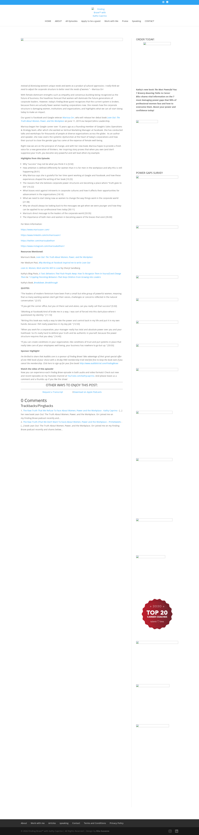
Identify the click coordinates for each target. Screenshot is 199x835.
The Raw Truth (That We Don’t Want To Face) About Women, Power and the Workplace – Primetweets (72, 421)
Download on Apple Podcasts (87, 392)
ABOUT (58, 21)
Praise (125, 21)
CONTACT (149, 21)
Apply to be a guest (91, 21)
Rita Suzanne (102, 831)
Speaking (136, 21)
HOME (48, 21)
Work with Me (111, 21)
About (24, 823)
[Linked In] (167, 3)
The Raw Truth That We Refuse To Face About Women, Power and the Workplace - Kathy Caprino (70, 410)
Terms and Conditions (95, 823)
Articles (52, 823)
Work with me (38, 823)
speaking (64, 823)
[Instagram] (163, 3)
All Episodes (72, 21)
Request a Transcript (53, 392)
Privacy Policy (117, 823)
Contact (76, 823)
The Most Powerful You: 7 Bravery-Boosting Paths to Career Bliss (156, 93)
